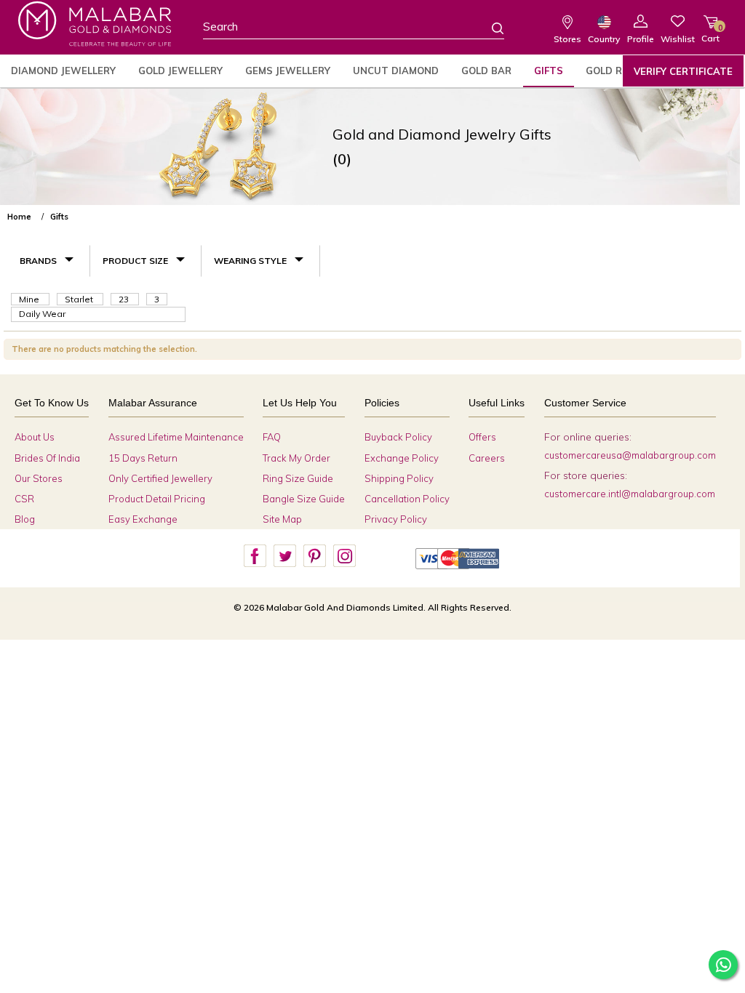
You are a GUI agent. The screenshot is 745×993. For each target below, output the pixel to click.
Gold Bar (486, 70)
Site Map (282, 519)
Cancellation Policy (407, 498)
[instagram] (344, 556)
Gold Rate (614, 70)
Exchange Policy (401, 458)
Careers (487, 458)
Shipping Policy (399, 478)
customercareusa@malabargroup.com (630, 455)
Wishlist (678, 38)
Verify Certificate (683, 71)
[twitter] (284, 556)
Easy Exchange (143, 519)
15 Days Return (143, 458)
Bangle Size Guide (304, 498)
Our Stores (39, 478)
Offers (482, 437)
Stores (567, 38)
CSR (24, 498)
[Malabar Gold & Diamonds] (94, 23)
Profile (640, 38)
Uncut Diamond (396, 70)
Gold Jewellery (180, 70)
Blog (25, 519)
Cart (710, 33)
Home (19, 217)
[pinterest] (314, 556)
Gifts (548, 70)
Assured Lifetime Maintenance (176, 437)
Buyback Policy (398, 437)
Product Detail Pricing (156, 498)
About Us (35, 437)
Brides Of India (47, 458)
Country (604, 38)
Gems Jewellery (287, 70)
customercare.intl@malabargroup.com (629, 493)
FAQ (272, 437)
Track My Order (296, 458)
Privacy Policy (395, 519)
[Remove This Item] (729, 211)
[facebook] (255, 556)
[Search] (489, 28)
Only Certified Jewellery (160, 478)
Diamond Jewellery (63, 70)
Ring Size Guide (298, 478)
